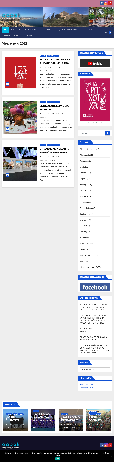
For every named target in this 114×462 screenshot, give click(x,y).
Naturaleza (84, 231)
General (50, 55)
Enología (83, 172)
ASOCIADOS (89, 30)
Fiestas (83, 184)
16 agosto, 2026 (42, 408)
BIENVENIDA (30, 30)
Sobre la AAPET (86, 376)
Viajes (82, 249)
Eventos (83, 178)
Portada (15, 30)
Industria (83, 214)
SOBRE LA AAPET (12, 36)
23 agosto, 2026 (14, 412)
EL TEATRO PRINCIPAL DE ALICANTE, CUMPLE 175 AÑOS (55, 63)
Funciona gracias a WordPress (12, 446)
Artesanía (84, 149)
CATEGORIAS (47, 30)
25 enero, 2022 (48, 67)
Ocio (56, 55)
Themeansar (39, 446)
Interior (83, 219)
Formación (84, 190)
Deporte (83, 166)
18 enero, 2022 (48, 157)
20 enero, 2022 (48, 114)
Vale (57, 459)
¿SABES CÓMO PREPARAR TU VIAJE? (70, 408)
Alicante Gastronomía (89, 137)
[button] (106, 33)
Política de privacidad (88, 372)
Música (83, 225)
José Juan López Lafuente (40, 413)
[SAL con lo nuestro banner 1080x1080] (95, 93)
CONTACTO (30, 36)
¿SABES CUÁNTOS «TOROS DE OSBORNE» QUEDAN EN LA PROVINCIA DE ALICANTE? (94, 295)
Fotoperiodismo (86, 196)
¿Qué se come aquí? (88, 255)
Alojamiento (85, 143)
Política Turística (53, 102)
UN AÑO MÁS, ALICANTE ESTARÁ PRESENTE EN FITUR (54, 152)
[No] (111, 456)
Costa (82, 155)
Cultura (42, 55)
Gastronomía (85, 202)
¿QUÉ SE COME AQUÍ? (69, 30)
